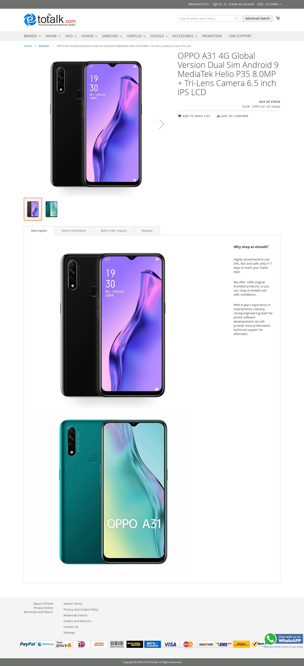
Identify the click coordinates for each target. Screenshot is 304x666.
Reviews (147, 231)
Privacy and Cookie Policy (80, 609)
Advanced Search (257, 18)
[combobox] (209, 18)
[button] (269, 4)
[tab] (39, 230)
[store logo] (49, 19)
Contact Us (70, 627)
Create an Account (241, 4)
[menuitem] (31, 36)
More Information (74, 231)
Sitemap (69, 633)
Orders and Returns (77, 621)
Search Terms (72, 604)
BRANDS (44, 46)
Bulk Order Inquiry (114, 231)
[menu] (152, 36)
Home (28, 46)
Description (39, 231)
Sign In (217, 4)
